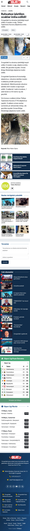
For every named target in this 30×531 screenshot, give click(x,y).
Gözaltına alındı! (21, 206)
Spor (21, 525)
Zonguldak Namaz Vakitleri (6, 500)
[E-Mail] (12, 188)
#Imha (13, 30)
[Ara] (27, 2)
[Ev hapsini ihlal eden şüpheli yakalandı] (7, 202)
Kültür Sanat (11, 525)
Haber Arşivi (21, 510)
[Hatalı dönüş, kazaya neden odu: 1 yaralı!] (22, 215)
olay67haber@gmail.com (16, 479)
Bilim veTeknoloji (11, 518)
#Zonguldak (5, 30)
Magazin (24, 518)
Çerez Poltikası (19, 520)
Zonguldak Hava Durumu (21, 495)
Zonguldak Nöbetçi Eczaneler (7, 495)
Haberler (3, 11)
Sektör (19, 518)
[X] (10, 486)
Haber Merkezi (15, 184)
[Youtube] (16, 486)
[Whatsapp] (19, 486)
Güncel (9, 6)
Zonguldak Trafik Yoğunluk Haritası (21, 500)
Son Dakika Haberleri (6, 511)
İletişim (8, 520)
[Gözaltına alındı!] (22, 202)
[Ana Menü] (2, 2)
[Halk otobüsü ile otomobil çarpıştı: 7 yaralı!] (7, 215)
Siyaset (22, 6)
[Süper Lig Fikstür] (28, 406)
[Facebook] (7, 486)
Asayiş (16, 6)
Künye (12, 520)
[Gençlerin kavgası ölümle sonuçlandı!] (7, 229)
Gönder (5, 262)
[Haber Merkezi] (5, 186)
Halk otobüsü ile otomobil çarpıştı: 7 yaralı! (7, 221)
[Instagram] (13, 486)
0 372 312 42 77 (16, 476)
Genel (3, 6)
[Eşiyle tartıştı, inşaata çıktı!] (22, 229)
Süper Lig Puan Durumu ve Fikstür (7, 505)
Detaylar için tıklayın (15, 400)
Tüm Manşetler (22, 504)
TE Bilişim (19, 528)
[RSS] (22, 486)
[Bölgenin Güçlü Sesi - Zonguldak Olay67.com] (14, 2)
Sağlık (24, 523)
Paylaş (5, 57)
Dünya (4, 518)
